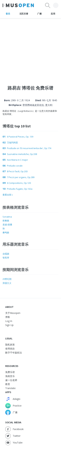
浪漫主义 (7, 282)
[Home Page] (18, 5)
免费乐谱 (10, 372)
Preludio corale (15, 165)
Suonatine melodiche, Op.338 (22, 154)
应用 (53, 13)
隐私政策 (10, 344)
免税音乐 (10, 376)
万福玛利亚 (12, 142)
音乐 (8, 13)
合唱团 (6, 253)
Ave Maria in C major (17, 159)
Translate (10, 388)
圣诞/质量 (7, 224)
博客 (7, 317)
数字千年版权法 (13, 352)
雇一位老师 (11, 380)
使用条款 (10, 348)
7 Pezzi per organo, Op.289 (20, 177)
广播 (39, 13)
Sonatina (7, 216)
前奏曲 (6, 220)
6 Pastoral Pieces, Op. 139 (20, 136)
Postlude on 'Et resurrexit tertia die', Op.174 (29, 148)
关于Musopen (12, 313)
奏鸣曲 (6, 232)
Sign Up (9, 325)
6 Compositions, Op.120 (19, 182)
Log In (8, 321)
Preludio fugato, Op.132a (19, 188)
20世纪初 (7, 278)
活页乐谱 (23, 13)
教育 (7, 384)
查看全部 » (8, 194)
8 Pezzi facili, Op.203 (17, 171)
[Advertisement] (30, 48)
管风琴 (6, 257)
